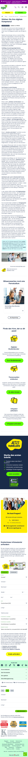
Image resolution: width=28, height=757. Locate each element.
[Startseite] (2, 16)
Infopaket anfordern (14, 424)
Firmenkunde (13, 572)
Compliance (18, 747)
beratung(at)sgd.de (15, 528)
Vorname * (3, 581)
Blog (6, 16)
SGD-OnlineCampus (8, 682)
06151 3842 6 (15, 520)
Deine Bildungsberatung (7, 678)
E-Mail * (3, 607)
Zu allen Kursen (14, 392)
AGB (6, 747)
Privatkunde (4, 572)
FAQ (23, 745)
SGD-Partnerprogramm (20, 682)
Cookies (18, 749)
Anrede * (2, 575)
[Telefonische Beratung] (15, 7)
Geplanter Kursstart (4, 627)
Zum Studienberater (14, 360)
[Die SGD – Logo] (4, 7)
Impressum (11, 747)
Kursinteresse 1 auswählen (5, 616)
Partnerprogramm (16, 745)
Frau (3, 690)
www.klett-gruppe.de (12, 735)
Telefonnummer (4, 613)
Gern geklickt (4, 675)
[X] (14, 665)
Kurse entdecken (5, 669)
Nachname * (4, 587)
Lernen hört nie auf (13, 16)
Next (26, 301)
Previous (3, 301)
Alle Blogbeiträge (14, 317)
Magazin (6, 741)
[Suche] (19, 7)
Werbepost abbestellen (7, 744)
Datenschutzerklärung (20, 642)
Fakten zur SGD (10, 749)
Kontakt (12, 741)
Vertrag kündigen (6, 745)
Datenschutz (19, 741)
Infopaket (7, 12)
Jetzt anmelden (14, 474)
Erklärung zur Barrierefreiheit (13, 742)
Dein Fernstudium (5, 672)
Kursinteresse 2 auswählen (6, 621)
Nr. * (23, 592)
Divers (12, 690)
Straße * (3, 592)
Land (2, 601)
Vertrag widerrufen (19, 744)
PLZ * (2, 597)
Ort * (11, 597)
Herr (7, 690)
